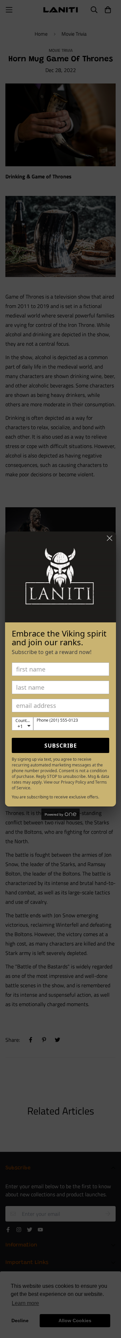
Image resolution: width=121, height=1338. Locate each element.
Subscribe (60, 745)
